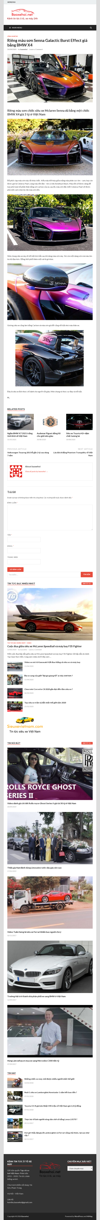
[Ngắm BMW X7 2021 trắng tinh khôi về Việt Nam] (20, 430)
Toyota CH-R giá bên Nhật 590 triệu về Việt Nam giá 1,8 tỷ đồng (52, 1106)
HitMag (89, 1216)
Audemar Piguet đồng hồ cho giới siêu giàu (48, 434)
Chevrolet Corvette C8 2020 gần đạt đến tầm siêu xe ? (48, 689)
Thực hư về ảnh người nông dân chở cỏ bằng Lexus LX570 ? (50, 1119)
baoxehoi (23, 49)
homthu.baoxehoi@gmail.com (19, 1202)
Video (29, 643)
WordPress (79, 1216)
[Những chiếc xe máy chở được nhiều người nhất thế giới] (15, 1079)
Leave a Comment (36, 49)
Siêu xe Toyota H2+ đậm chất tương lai (77, 434)
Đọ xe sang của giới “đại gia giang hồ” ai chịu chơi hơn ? (48, 675)
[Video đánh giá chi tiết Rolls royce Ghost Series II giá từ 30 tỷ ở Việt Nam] (50, 800)
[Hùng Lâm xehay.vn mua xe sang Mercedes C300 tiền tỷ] (50, 1058)
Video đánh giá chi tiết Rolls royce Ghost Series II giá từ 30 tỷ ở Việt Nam (41, 803)
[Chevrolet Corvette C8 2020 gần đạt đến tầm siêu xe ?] (15, 689)
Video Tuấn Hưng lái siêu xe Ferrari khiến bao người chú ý (34, 932)
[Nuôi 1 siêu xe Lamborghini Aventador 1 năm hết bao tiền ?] (15, 1092)
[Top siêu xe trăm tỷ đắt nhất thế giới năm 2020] (15, 703)
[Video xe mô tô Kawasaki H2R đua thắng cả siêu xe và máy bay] (15, 662)
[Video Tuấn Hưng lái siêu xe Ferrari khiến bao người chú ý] (50, 929)
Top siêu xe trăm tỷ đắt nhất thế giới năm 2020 (45, 702)
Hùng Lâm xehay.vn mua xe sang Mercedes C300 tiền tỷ (33, 1060)
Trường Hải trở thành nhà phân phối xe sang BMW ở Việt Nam (36, 996)
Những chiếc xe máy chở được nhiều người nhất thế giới (49, 1079)
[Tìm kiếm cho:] (50, 574)
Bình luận (12, 503)
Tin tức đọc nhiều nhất (16, 643)
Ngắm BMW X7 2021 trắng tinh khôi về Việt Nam (20, 434)
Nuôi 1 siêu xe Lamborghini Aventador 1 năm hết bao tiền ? (50, 1092)
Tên (9, 535)
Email (10, 546)
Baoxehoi (25, 1216)
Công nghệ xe (12, 36)
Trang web (12, 557)
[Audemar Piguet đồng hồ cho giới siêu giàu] (50, 430)
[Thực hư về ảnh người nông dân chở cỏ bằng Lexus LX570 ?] (15, 1119)
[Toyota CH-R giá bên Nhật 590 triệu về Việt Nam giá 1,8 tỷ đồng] (15, 1106)
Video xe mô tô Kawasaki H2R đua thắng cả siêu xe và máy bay (52, 662)
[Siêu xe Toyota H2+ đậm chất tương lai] (79, 430)
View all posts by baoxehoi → (36, 471)
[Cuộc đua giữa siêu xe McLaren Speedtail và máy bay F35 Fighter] (50, 589)
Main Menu (17, 28)
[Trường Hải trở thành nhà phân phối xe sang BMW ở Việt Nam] (50, 993)
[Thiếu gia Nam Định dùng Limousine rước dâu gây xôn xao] (50, 865)
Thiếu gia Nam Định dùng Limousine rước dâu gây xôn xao (34, 867)
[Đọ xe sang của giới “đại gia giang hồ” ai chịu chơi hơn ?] (15, 676)
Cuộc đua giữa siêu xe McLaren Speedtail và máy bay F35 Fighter (44, 646)
